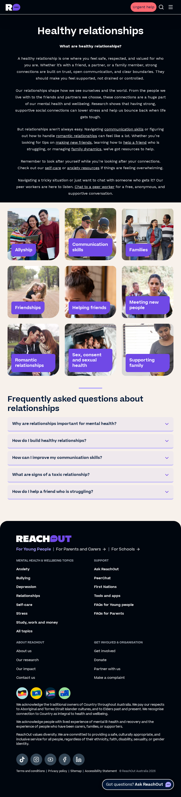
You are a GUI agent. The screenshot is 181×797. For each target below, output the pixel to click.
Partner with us (107, 669)
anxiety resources (83, 168)
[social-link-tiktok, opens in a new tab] (22, 759)
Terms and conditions (30, 771)
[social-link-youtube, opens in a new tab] (50, 759)
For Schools (123, 549)
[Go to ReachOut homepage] (13, 7)
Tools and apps (107, 596)
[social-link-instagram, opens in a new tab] (36, 759)
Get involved (104, 651)
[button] (90, 424)
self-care (53, 168)
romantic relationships (76, 136)
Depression (26, 587)
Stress (22, 613)
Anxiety (23, 569)
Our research (27, 660)
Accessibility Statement (101, 771)
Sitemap (76, 771)
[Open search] (161, 7)
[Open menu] (170, 7)
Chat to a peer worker (95, 187)
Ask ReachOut (106, 569)
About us (24, 651)
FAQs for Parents (109, 613)
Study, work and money (37, 622)
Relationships (28, 596)
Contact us (25, 677)
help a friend (135, 142)
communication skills (124, 129)
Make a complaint (109, 677)
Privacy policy (57, 771)
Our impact (26, 669)
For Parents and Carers (78, 549)
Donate (100, 660)
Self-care (24, 605)
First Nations (105, 587)
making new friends (74, 142)
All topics (24, 631)
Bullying (23, 578)
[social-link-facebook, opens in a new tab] (64, 759)
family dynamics (86, 149)
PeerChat (102, 578)
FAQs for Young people (114, 605)
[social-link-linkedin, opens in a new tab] (79, 759)
